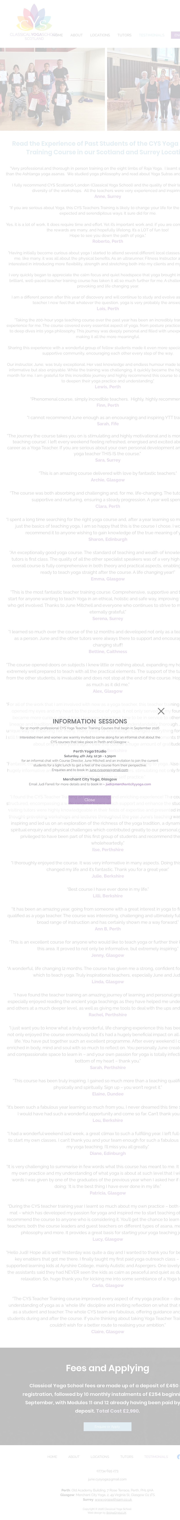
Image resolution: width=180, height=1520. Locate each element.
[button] (161, 711)
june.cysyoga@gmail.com (109, 770)
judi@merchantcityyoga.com (128, 784)
